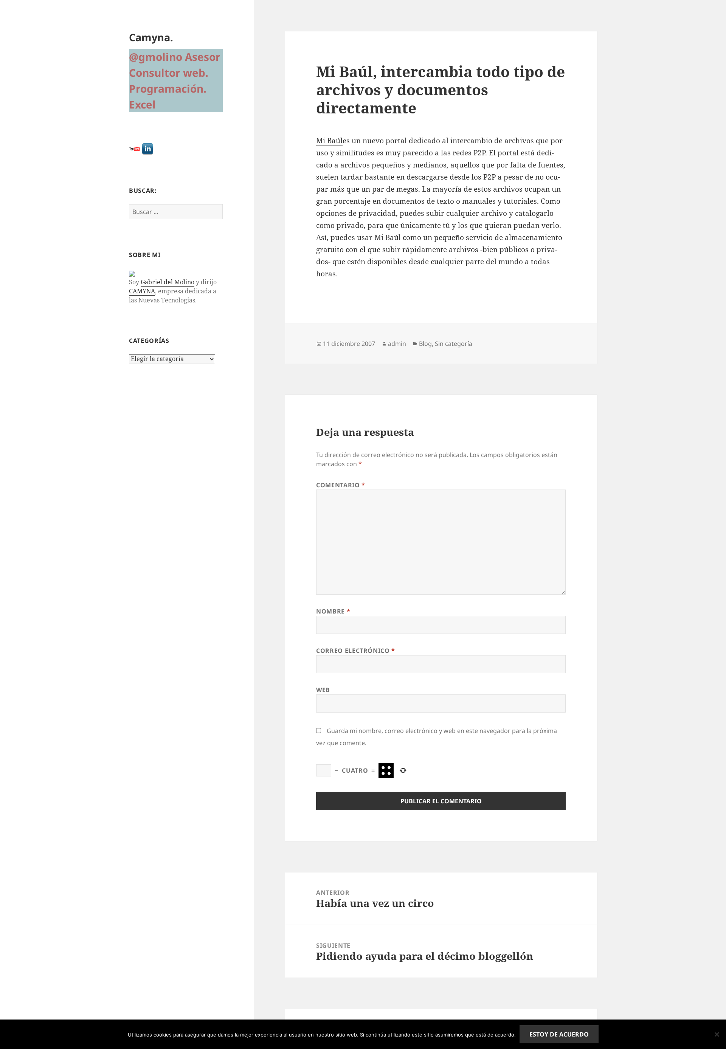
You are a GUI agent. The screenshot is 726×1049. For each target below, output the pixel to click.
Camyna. (151, 37)
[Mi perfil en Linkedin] (147, 148)
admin (397, 343)
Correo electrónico (355, 650)
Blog (425, 343)
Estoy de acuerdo (559, 1034)
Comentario (340, 485)
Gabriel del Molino (167, 282)
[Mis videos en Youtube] (134, 148)
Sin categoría (453, 343)
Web (323, 690)
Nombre (333, 611)
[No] (716, 1034)
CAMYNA (142, 291)
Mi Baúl (329, 141)
